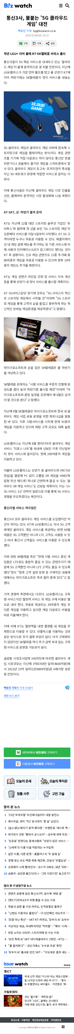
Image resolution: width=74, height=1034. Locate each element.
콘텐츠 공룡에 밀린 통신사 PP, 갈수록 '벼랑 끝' (35, 893)
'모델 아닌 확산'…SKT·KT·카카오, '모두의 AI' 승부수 (38, 919)
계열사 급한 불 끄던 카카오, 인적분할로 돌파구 (35, 906)
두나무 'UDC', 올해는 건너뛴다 (41, 1000)
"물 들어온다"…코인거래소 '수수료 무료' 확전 (35, 945)
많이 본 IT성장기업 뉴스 (18, 885)
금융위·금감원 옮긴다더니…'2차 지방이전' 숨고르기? (39, 873)
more (67, 965)
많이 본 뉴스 (12, 806)
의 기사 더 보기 (18, 687)
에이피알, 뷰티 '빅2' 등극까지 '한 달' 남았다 (33, 821)
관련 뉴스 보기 (12, 695)
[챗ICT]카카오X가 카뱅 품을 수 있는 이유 (31, 900)
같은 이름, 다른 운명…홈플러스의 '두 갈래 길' (34, 854)
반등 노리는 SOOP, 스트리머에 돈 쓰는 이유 (33, 932)
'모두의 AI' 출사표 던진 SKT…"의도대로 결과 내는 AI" (39, 952)
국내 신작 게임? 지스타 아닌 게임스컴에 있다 (48, 976)
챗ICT (8, 971)
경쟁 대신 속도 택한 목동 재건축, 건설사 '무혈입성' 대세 (40, 860)
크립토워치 (11, 992)
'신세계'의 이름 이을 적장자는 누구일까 (31, 847)
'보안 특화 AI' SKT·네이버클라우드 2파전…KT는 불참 (39, 939)
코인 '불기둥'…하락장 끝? (38, 997)
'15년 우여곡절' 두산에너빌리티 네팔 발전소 (33, 815)
